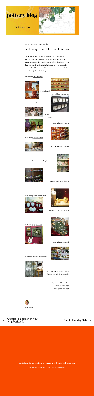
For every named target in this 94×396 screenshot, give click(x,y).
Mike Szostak (64, 242)
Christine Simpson (63, 181)
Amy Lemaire (47, 161)
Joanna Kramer (38, 137)
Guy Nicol (39, 225)
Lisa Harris (36, 103)
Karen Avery (50, 117)
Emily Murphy (43, 44)
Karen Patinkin (64, 146)
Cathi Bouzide (64, 210)
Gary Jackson (64, 123)
